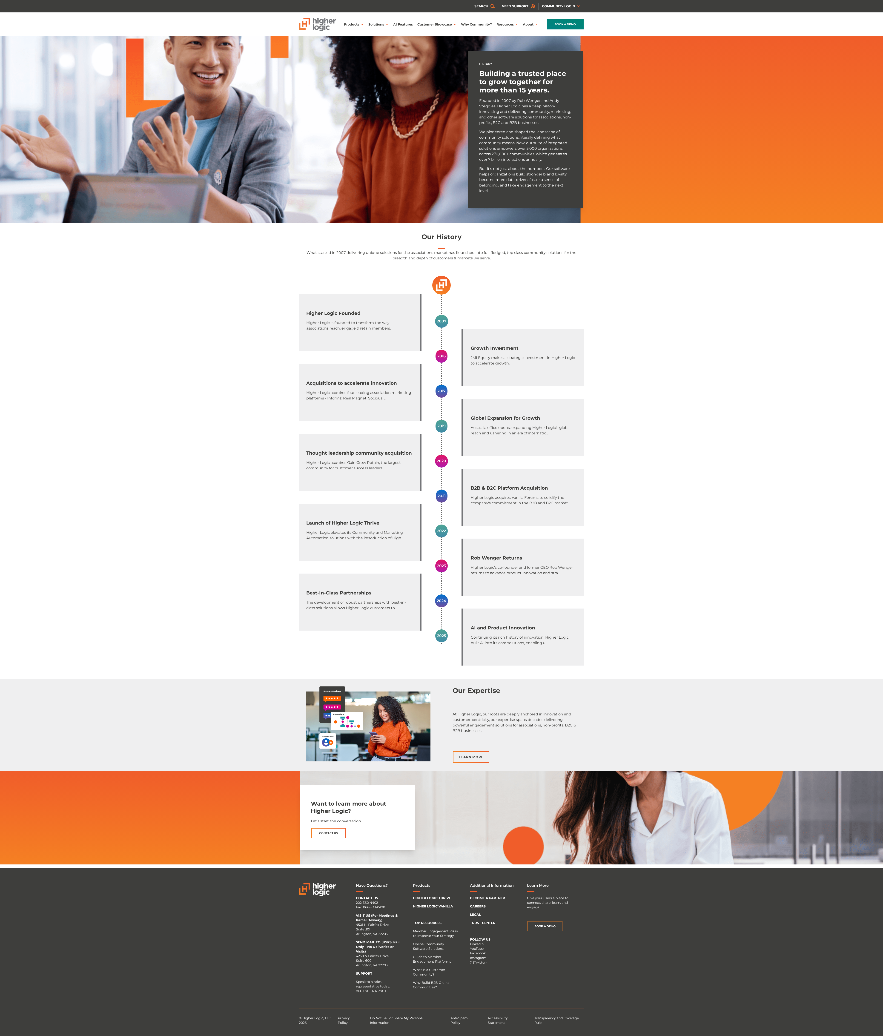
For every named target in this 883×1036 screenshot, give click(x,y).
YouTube (477, 949)
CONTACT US (367, 898)
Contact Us (328, 833)
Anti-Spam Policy (459, 1020)
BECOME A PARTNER (487, 898)
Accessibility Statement (498, 1020)
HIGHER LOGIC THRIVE (432, 898)
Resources (505, 24)
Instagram (478, 958)
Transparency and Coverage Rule (556, 1020)
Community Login (558, 6)
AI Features (403, 24)
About (528, 24)
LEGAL (475, 915)
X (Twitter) (478, 962)
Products (351, 24)
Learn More (471, 757)
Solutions (376, 24)
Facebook (478, 953)
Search (481, 6)
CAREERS (478, 906)
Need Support (515, 6)
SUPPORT (364, 973)
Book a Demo (565, 24)
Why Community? (476, 24)
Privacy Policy (344, 1020)
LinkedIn (477, 944)
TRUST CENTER (482, 923)
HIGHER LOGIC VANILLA (433, 906)
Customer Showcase (434, 24)
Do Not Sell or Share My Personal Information (397, 1020)
